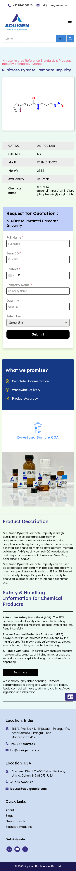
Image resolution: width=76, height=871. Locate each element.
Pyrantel (36, 64)
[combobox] (11, 275)
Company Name (19, 285)
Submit (38, 334)
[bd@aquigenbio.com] (46, 5)
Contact (13, 269)
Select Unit (14, 316)
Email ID (13, 253)
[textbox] (34, 322)
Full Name (14, 237)
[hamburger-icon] (70, 22)
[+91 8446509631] (15, 5)
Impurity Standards (15, 64)
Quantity (12, 300)
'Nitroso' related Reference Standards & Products (36, 60)
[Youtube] (9, 849)
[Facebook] (25, 849)
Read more (20, 672)
